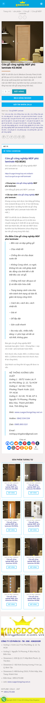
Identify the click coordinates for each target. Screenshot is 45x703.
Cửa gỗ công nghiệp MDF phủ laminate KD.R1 (11, 561)
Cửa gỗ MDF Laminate (16, 111)
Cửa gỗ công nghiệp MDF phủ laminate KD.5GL (11, 598)
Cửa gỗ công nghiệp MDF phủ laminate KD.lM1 (33, 561)
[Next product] (20, 17)
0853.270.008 (9, 692)
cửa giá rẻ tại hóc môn (17, 118)
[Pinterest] (25, 443)
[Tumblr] (37, 443)
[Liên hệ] (3, 699)
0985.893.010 (21, 424)
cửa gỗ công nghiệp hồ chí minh (29, 125)
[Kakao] (26, 448)
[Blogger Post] (13, 448)
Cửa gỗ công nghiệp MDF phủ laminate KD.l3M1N (34, 487)
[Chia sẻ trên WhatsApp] (3, 137)
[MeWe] (29, 443)
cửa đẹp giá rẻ (8, 116)
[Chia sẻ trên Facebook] (7, 137)
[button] (3, 4)
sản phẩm (17, 11)
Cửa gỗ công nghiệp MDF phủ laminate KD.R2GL (11, 524)
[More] (30, 448)
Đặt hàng (19, 91)
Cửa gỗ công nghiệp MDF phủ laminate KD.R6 (33, 524)
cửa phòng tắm (32, 130)
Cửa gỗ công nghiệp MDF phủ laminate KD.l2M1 (11, 487)
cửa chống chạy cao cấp (21, 114)
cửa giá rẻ (17, 116)
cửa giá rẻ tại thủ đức (20, 123)
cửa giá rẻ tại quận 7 (19, 121)
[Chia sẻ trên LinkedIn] (23, 137)
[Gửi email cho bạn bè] (15, 137)
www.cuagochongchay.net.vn (28, 412)
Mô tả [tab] (5, 146)
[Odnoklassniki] (22, 448)
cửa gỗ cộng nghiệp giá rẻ (10, 125)
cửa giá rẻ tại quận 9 (33, 121)
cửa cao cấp (9, 114)
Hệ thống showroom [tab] (11, 151)
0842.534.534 (23, 418)
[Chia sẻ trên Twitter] (11, 137)
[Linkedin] (20, 443)
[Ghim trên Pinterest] (19, 137)
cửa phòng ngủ (21, 130)
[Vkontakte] (9, 448)
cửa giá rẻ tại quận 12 (32, 118)
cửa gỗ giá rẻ (11, 130)
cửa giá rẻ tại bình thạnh (29, 116)
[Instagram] (33, 443)
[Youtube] (18, 448)
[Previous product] (24, 17)
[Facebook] (8, 443)
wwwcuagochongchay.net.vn (19, 682)
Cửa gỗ (26, 11)
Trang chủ (7, 11)
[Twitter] (12, 443)
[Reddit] (16, 443)
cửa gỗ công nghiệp (34, 123)
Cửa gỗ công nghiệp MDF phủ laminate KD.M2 (33, 598)
